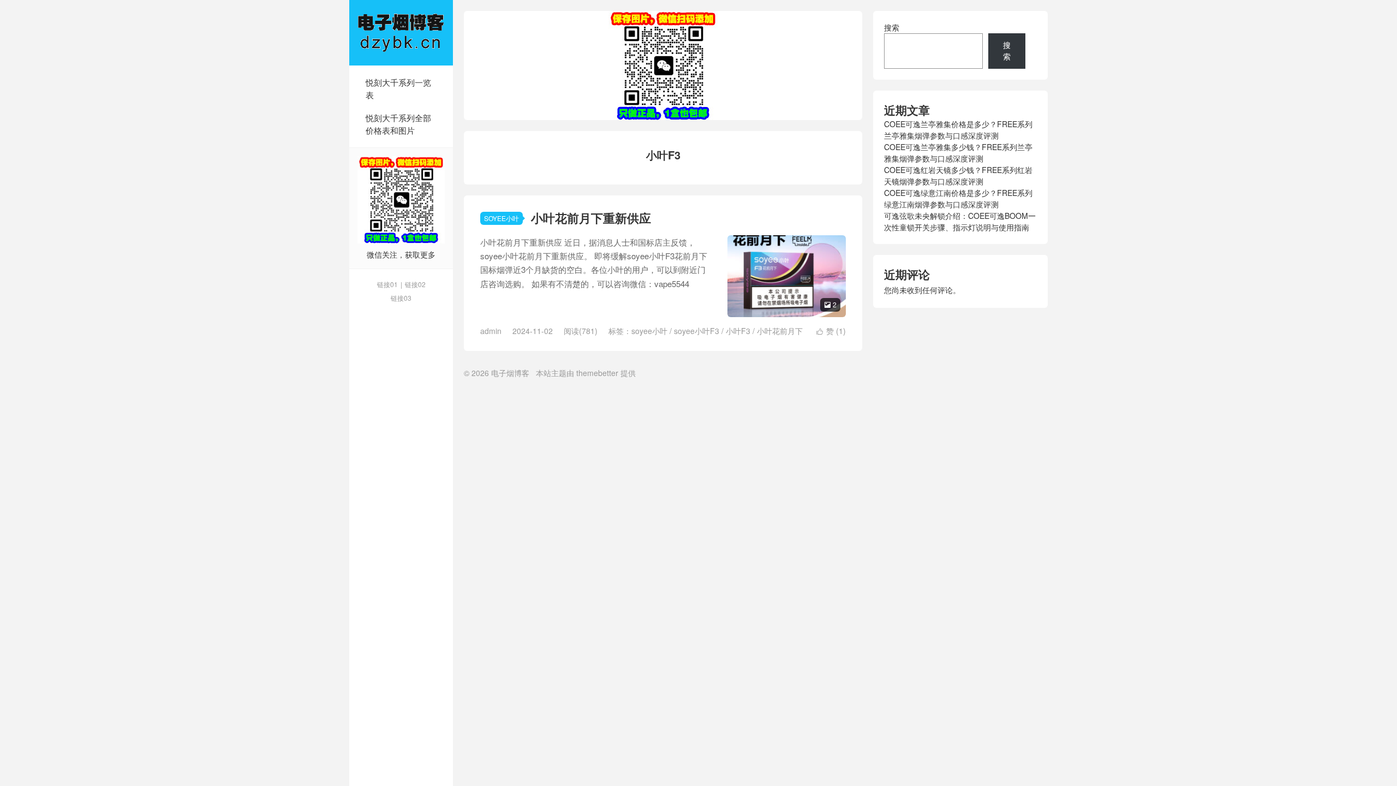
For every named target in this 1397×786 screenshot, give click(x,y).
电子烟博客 (401, 33)
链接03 (401, 297)
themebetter (597, 372)
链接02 (415, 284)
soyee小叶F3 (696, 330)
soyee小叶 (649, 330)
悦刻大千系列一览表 (398, 88)
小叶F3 (738, 330)
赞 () (831, 330)
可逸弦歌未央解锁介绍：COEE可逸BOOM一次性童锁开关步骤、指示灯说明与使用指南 (960, 221)
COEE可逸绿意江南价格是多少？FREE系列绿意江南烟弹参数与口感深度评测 (958, 198)
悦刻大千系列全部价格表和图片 (398, 124)
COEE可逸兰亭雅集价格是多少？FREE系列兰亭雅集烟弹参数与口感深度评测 (958, 129)
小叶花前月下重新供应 (591, 218)
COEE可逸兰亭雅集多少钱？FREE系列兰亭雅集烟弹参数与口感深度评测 (958, 152)
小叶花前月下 (780, 330)
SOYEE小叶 (501, 218)
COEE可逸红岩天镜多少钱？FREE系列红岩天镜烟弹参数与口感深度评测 (958, 175)
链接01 (387, 284)
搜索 (891, 27)
